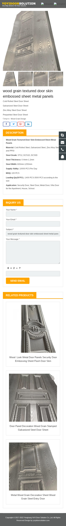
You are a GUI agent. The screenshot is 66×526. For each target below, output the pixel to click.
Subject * (10, 229)
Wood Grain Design (18, 119)
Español (49, 4)
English (62, 4)
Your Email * (11, 219)
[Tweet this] (13, 124)
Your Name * (11, 210)
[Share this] (6, 124)
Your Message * (13, 239)
